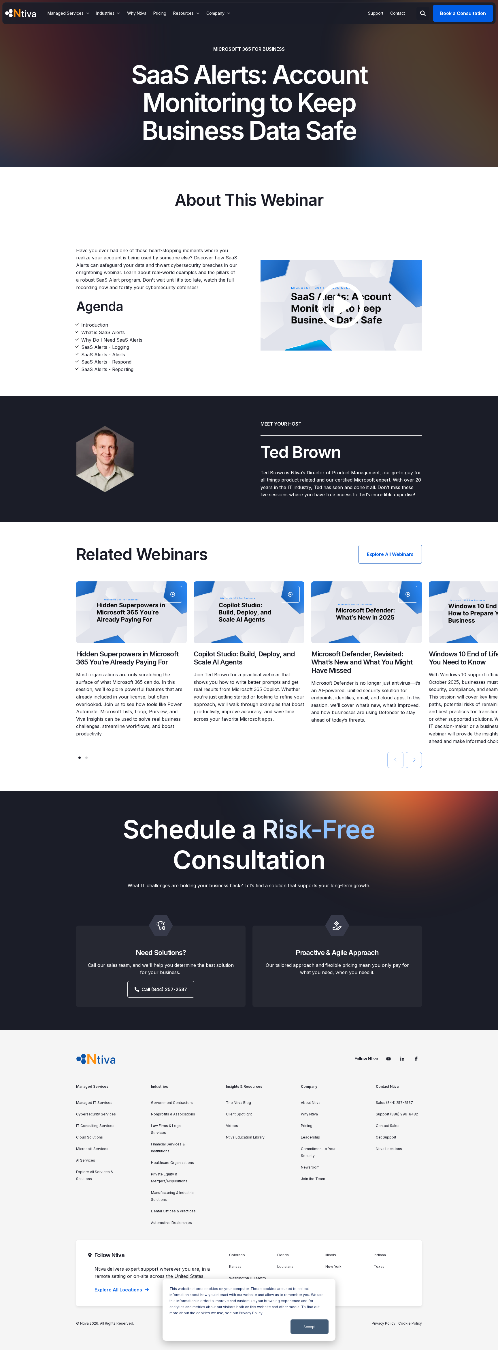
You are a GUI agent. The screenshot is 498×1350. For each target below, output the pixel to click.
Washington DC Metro (247, 1278)
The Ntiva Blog (238, 1102)
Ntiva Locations (389, 1149)
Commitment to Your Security (318, 1152)
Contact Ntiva (387, 1086)
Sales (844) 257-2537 (394, 1102)
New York (333, 1266)
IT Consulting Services (95, 1126)
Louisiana (285, 1266)
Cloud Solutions (89, 1137)
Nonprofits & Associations (173, 1114)
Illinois (330, 1255)
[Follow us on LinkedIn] (402, 1059)
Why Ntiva (309, 1114)
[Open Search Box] (422, 13)
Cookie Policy (410, 1323)
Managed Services (92, 1086)
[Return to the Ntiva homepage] (20, 13)
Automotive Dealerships (171, 1222)
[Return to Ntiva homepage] (96, 1059)
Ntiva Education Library (245, 1137)
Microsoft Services (92, 1149)
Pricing (306, 1126)
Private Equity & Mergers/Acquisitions (169, 1177)
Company (309, 1086)
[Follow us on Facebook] (416, 1059)
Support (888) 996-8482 (397, 1114)
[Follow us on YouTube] (388, 1059)
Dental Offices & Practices (173, 1211)
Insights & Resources (244, 1086)
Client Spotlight (239, 1114)
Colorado (237, 1255)
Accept (309, 1327)
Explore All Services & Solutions (94, 1175)
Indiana (380, 1255)
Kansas (235, 1266)
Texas (379, 1266)
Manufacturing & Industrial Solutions (173, 1196)
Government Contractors (172, 1102)
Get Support (386, 1137)
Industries (159, 1086)
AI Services (85, 1160)
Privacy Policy (250, 1313)
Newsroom (310, 1167)
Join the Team (313, 1179)
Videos (232, 1126)
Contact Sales (387, 1126)
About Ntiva (310, 1102)
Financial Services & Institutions (168, 1147)
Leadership (310, 1137)
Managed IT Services (94, 1102)
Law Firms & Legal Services (166, 1129)
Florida (283, 1255)
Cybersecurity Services (96, 1114)
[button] (79, 758)
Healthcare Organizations (172, 1162)
